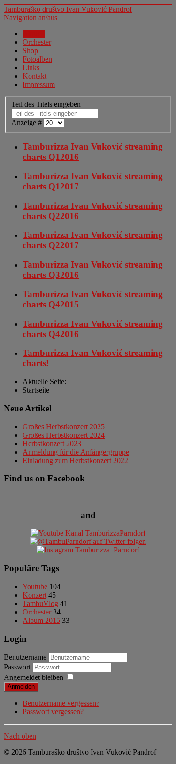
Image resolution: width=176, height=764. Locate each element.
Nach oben (20, 736)
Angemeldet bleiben (33, 677)
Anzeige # (27, 122)
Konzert (34, 595)
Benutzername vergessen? (61, 703)
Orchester (37, 42)
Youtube (35, 587)
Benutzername (25, 657)
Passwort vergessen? (53, 712)
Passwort (18, 667)
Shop (30, 51)
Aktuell (34, 34)
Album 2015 (41, 620)
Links (31, 67)
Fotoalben (37, 59)
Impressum (39, 84)
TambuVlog (40, 603)
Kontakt (34, 76)
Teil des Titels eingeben (47, 104)
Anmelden (21, 686)
